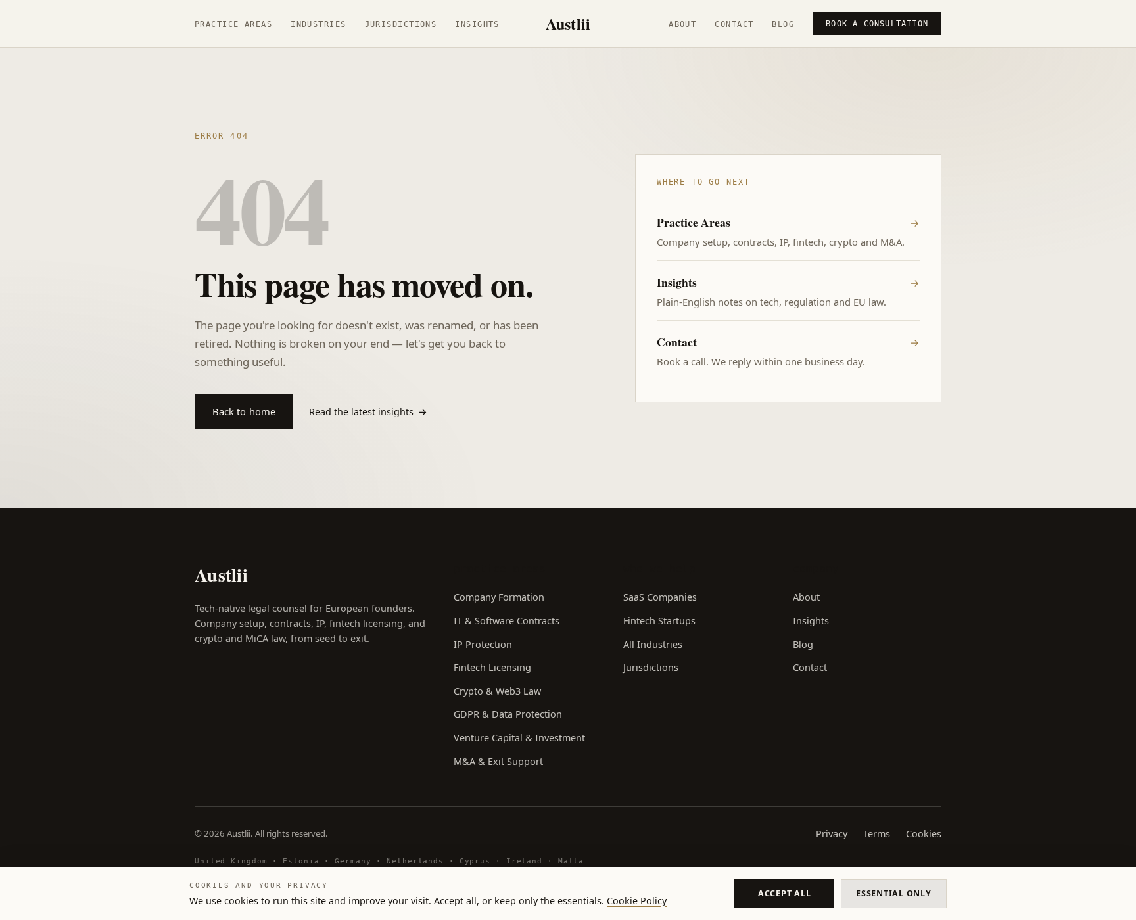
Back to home (244, 411)
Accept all (784, 893)
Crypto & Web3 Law (497, 691)
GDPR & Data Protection (508, 714)
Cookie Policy (637, 900)
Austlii (568, 23)
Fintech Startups (659, 620)
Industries (318, 24)
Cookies (923, 833)
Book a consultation (877, 23)
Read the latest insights (368, 411)
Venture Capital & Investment (519, 737)
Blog (783, 24)
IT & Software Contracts (506, 620)
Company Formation (499, 597)
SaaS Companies (660, 597)
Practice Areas (233, 24)
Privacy (831, 833)
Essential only (893, 893)
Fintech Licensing (492, 667)
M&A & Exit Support (498, 761)
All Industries (652, 644)
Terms (876, 833)
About (682, 24)
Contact (734, 24)
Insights (477, 24)
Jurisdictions (401, 24)
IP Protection (483, 644)
